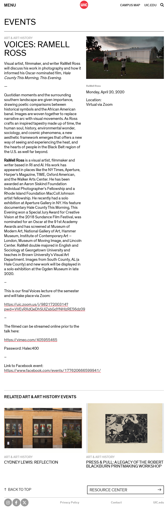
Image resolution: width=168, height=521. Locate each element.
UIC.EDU (150, 5)
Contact (116, 502)
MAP (130, 5)
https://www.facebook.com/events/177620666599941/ (52, 371)
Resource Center (108, 490)
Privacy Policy (69, 502)
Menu (10, 5)
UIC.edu (158, 502)
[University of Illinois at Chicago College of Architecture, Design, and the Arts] (84, 5)
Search (162, 6)
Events (20, 22)
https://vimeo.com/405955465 (30, 340)
